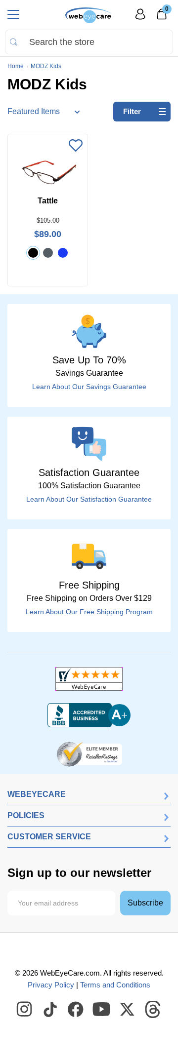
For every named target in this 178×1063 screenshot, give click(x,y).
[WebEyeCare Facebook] (76, 1010)
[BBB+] (89, 715)
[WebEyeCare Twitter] (127, 1010)
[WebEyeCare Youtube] (102, 1010)
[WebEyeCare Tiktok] (50, 1010)
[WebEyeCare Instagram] (25, 1010)
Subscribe (145, 903)
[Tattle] (48, 171)
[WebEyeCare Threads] (153, 1010)
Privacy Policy (51, 985)
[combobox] (89, 42)
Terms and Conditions (115, 985)
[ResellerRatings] (89, 753)
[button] (76, 146)
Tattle (48, 201)
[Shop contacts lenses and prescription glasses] (88, 15)
